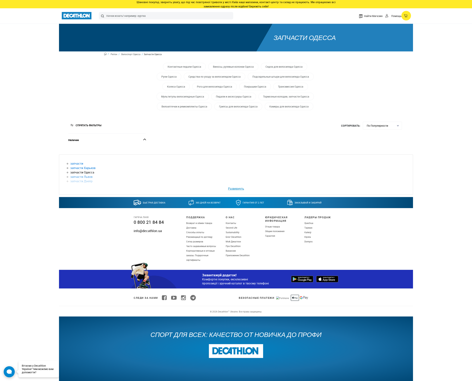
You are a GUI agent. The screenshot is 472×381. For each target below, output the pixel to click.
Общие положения (274, 231)
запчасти (76, 163)
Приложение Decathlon (238, 255)
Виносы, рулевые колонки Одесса (233, 66)
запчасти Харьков (83, 168)
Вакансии (231, 250)
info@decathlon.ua (148, 231)
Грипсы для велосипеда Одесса (238, 106)
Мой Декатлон (233, 241)
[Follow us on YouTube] (174, 298)
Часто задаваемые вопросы (201, 246)
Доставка (191, 227)
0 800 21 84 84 (149, 222)
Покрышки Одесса (255, 86)
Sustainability (232, 232)
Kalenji (307, 232)
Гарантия (270, 235)
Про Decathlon (233, 246)
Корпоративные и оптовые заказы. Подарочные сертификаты (200, 255)
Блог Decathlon (233, 236)
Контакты (231, 223)
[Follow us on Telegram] (193, 298)
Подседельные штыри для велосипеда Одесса (280, 76)
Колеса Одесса (176, 86)
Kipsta (307, 236)
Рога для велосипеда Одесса (214, 86)
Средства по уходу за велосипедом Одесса (214, 76)
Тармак (308, 227)
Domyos (308, 241)
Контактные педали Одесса (184, 66)
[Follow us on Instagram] (183, 298)
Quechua (308, 223)
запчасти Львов (81, 177)
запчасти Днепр (81, 181)
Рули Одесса (169, 76)
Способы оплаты (195, 232)
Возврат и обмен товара (199, 223)
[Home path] (106, 54)
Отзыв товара (272, 226)
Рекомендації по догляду (199, 236)
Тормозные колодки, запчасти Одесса (286, 96)
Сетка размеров (194, 241)
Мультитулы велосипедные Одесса (182, 96)
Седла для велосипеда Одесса (284, 66)
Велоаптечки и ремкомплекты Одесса (184, 106)
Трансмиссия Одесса (290, 86)
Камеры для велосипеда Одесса (289, 106)
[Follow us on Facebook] (164, 298)
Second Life (231, 227)
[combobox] (166, 15)
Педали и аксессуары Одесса (233, 96)
